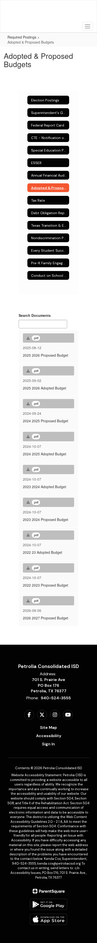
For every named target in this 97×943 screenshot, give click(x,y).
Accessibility (48, 735)
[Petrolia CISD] (49, 12)
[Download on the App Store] (48, 919)
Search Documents (35, 315)
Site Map (48, 727)
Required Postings (21, 37)
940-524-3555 (56, 698)
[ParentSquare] (48, 891)
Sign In (48, 744)
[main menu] (87, 26)
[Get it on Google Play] (48, 904)
